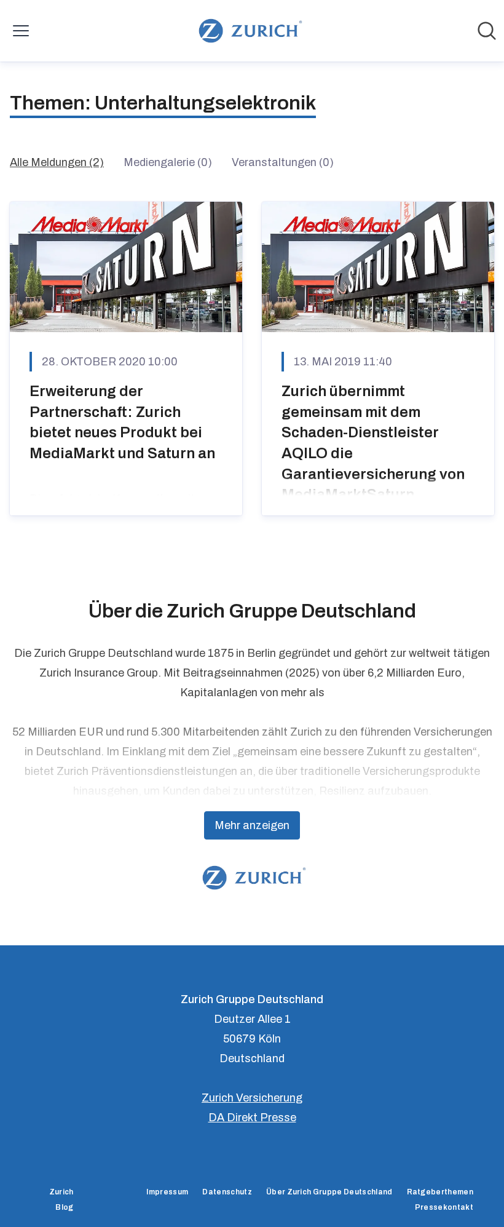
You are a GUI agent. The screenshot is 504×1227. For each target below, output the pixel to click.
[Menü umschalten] (20, 30)
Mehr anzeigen (252, 825)
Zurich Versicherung (252, 1098)
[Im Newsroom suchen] (487, 31)
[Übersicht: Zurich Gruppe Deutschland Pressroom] (248, 30)
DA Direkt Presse (252, 1117)
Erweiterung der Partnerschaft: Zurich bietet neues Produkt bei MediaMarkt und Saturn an (122, 422)
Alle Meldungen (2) (57, 162)
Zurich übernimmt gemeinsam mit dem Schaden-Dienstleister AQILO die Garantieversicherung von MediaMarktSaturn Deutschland (373, 453)
